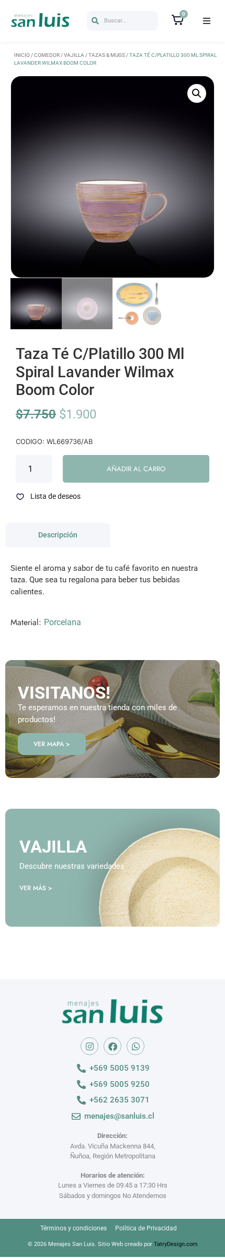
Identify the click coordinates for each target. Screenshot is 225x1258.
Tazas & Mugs (106, 55)
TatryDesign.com (176, 1244)
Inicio (22, 55)
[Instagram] (89, 1046)
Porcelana (62, 622)
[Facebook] (112, 1046)
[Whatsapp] (135, 1046)
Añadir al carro (136, 469)
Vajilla (74, 55)
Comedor (47, 55)
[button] (122, 21)
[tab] (57, 535)
